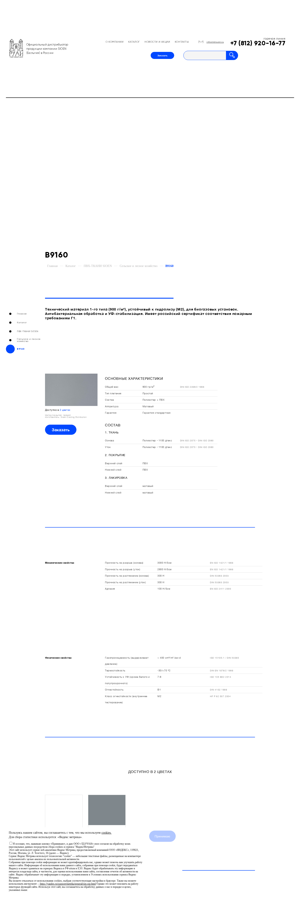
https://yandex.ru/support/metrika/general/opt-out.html (68, 883)
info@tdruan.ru (215, 42)
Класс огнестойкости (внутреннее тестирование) (126, 699)
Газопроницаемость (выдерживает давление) (126, 660)
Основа (109, 440)
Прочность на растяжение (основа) (127, 575)
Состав (109, 399)
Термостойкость (115, 670)
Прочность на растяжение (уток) (125, 582)
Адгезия (110, 588)
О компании (115, 42)
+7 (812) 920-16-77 (258, 43)
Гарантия (111, 412)
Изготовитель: (53, 417)
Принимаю (162, 836)
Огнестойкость (114, 689)
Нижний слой (113, 469)
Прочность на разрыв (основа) (124, 562)
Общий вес (111, 386)
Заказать (162, 55)
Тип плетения (113, 393)
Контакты (182, 42)
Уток (108, 447)
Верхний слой (113, 463)
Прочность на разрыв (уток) (122, 569)
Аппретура (111, 406)
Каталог (134, 42)
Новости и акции (157, 42)
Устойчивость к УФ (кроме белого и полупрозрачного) (127, 679)
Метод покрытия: (54, 415)
